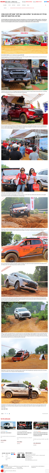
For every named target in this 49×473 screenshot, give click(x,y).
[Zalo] (44, 1)
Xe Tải (2, 456)
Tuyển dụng (24, 5)
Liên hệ (28, 5)
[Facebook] (46, 1)
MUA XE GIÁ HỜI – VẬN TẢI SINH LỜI (6, 432)
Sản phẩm (3, 453)
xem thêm (2, 442)
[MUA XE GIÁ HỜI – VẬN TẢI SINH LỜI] (8, 425)
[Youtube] (48, 1)
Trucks (6, 431)
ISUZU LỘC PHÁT (8, 453)
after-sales (23, 431)
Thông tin (20, 441)
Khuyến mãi (4, 440)
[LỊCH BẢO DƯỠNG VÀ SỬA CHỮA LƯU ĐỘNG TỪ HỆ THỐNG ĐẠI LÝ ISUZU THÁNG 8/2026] (24, 425)
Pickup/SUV (39, 431)
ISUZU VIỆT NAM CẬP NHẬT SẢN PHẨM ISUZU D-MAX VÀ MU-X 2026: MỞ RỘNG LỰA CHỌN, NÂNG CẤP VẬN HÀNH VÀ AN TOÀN (40, 434)
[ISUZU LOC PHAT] (2, 1)
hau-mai (26, 431)
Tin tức (9, 5)
